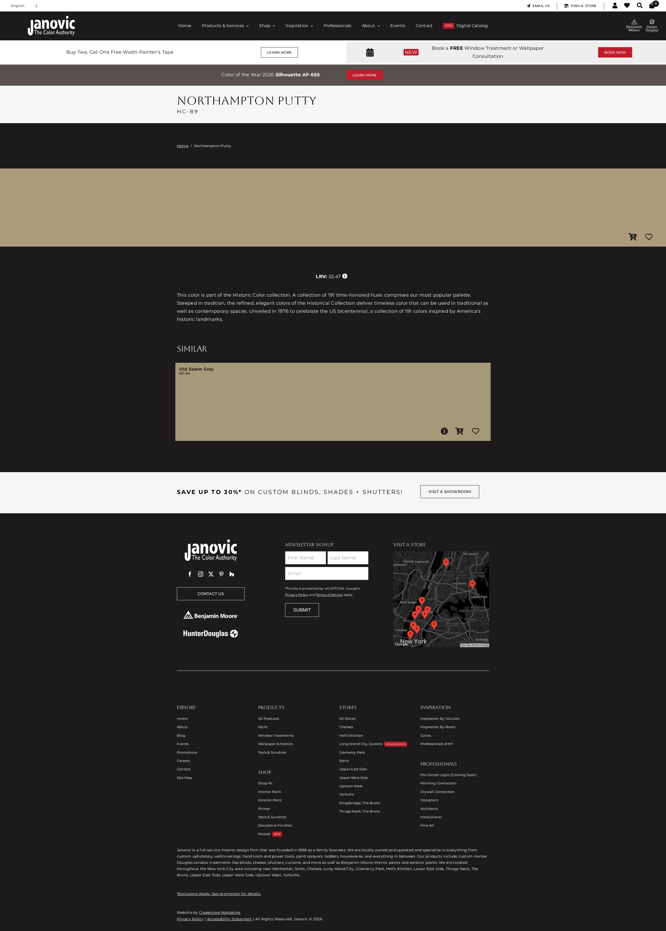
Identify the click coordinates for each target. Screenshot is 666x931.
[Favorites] (627, 6)
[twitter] (211, 574)
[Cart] (652, 6)
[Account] (615, 6)
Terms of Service (329, 595)
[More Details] (444, 431)
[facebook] (190, 574)
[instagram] (200, 574)
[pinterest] (221, 574)
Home (182, 145)
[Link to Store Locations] (441, 599)
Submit (302, 610)
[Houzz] (231, 574)
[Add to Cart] (632, 237)
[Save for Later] (649, 237)
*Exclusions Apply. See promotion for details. (219, 893)
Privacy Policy (296, 595)
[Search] (639, 6)
